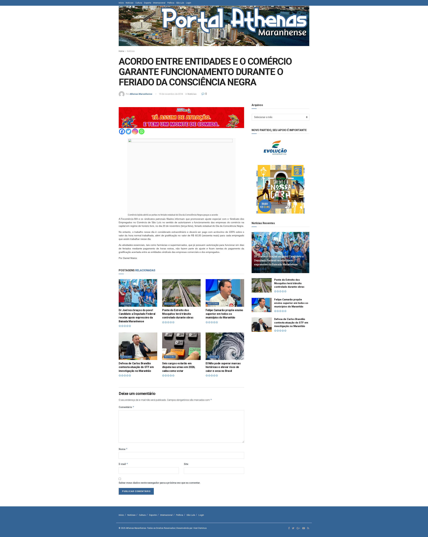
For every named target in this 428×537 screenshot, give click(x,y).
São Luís (180, 3)
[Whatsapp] (141, 131)
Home (121, 51)
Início (121, 3)
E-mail (123, 464)
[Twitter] (128, 131)
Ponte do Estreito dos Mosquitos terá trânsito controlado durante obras (177, 314)
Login (188, 3)
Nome (123, 449)
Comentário (126, 407)
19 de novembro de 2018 (171, 94)
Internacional (159, 3)
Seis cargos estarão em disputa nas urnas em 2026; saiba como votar (178, 367)
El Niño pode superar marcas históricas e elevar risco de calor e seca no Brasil (223, 367)
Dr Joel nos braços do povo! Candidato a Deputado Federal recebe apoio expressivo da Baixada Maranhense (279, 260)
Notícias (129, 3)
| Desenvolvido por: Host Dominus (191, 528)
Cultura (138, 3)
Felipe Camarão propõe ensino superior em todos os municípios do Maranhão (224, 314)
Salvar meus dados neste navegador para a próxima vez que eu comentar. (159, 482)
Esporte (147, 3)
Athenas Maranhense (141, 94)
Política (170, 3)
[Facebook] (122, 131)
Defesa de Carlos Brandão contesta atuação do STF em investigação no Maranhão (136, 367)
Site (186, 464)
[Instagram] (135, 131)
